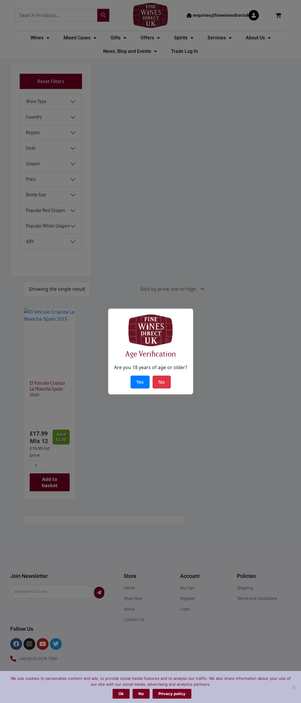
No (141, 693)
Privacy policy (171, 693)
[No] (294, 687)
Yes (140, 382)
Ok (121, 693)
